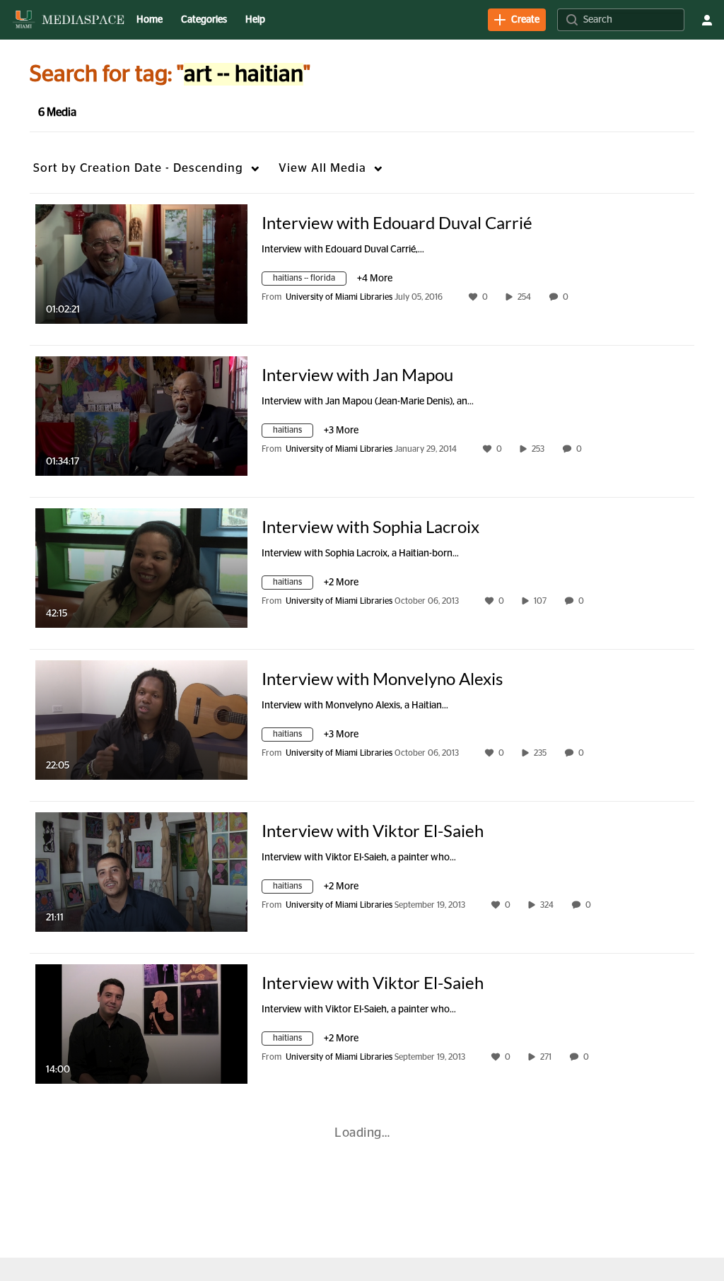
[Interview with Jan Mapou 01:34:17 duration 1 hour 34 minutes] (141, 416)
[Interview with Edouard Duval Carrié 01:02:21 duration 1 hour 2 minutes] (141, 264)
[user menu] (707, 19)
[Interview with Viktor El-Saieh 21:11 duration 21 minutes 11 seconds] (141, 872)
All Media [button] (322, 168)
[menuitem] (149, 19)
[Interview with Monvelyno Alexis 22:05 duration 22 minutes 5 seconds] (141, 720)
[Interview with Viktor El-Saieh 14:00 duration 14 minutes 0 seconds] (141, 1024)
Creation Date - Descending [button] (138, 168)
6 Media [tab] (57, 112)
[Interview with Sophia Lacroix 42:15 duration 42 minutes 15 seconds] (141, 568)
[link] (517, 19)
